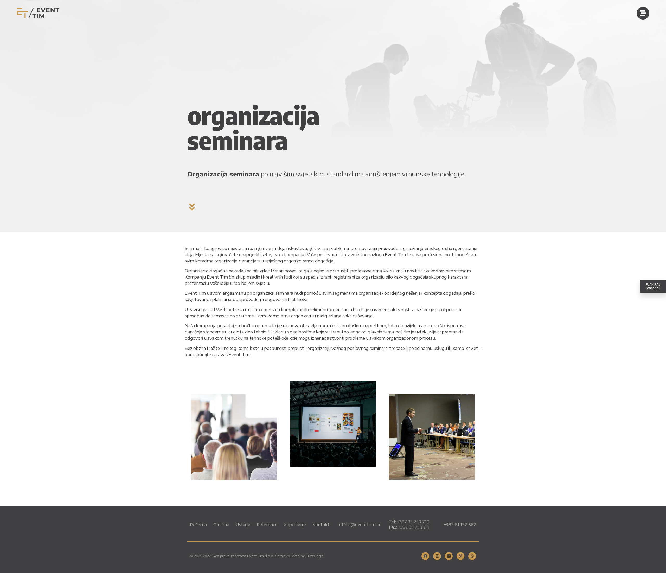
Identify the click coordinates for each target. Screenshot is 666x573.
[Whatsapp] (472, 556)
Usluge (243, 524)
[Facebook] (425, 556)
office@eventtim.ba (359, 524)
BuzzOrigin (315, 556)
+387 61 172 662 (460, 524)
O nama (221, 524)
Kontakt (321, 524)
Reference (267, 524)
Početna (198, 524)
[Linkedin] (449, 556)
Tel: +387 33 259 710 (409, 521)
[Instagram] (437, 556)
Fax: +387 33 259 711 (409, 527)
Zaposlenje (295, 524)
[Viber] (460, 556)
